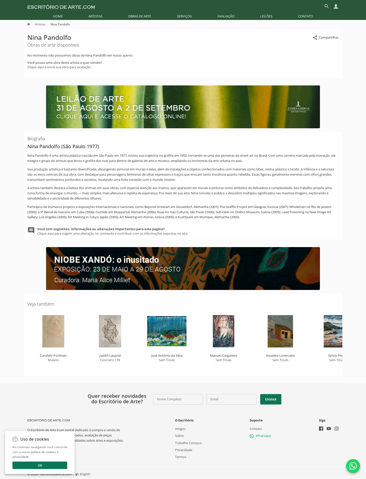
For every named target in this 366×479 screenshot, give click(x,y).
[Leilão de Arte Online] (183, 127)
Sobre (179, 436)
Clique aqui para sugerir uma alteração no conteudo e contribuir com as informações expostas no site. (112, 231)
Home (58, 16)
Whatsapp (263, 436)
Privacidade (183, 450)
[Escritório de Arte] (61, 6)
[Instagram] (336, 429)
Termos (180, 457)
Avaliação (226, 16)
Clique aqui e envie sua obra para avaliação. (59, 67)
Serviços (184, 16)
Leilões (266, 16)
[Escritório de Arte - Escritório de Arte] (48, 420)
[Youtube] (329, 429)
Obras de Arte (139, 16)
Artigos (180, 428)
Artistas (95, 16)
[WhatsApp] (353, 466)
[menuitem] (58, 16)
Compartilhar (329, 37)
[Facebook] (321, 429)
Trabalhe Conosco (188, 443)
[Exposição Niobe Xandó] (183, 288)
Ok (40, 465)
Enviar (270, 399)
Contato (305, 16)
